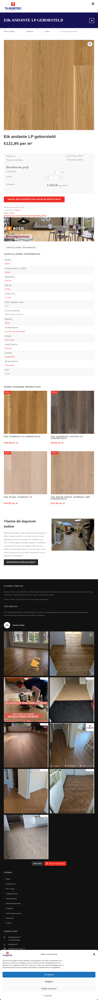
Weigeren (49, 981)
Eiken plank (9, 340)
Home (8, 879)
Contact (8, 923)
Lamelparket (10, 357)
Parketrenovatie (11, 899)
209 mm (8, 281)
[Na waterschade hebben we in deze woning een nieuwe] (72, 791)
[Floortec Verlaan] (13, 6)
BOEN (12, 213)
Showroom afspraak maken (21, 562)
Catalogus (9, 908)
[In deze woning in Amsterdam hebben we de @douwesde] (72, 745)
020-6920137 (13, 944)
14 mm (7, 289)
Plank (7, 323)
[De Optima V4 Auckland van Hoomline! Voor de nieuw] (26, 837)
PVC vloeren (10, 889)
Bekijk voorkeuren (49, 988)
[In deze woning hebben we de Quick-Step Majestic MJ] (26, 745)
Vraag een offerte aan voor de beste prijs (34, 199)
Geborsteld (9, 365)
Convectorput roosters (13, 913)
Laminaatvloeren (12, 894)
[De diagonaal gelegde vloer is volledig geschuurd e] (26, 653)
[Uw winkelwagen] (91, 21)
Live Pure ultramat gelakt (15, 331)
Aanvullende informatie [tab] (21, 248)
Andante (8, 348)
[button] (94, 954)
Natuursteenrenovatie (13, 903)
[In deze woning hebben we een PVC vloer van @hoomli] (26, 791)
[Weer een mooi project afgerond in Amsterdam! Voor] (72, 653)
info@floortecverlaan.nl (16, 949)
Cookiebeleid (48, 995)
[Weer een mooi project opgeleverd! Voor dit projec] (72, 699)
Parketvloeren (11, 884)
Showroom (9, 918)
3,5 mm (8, 298)
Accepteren (49, 974)
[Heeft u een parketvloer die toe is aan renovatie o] (26, 699)
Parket (17, 210)
